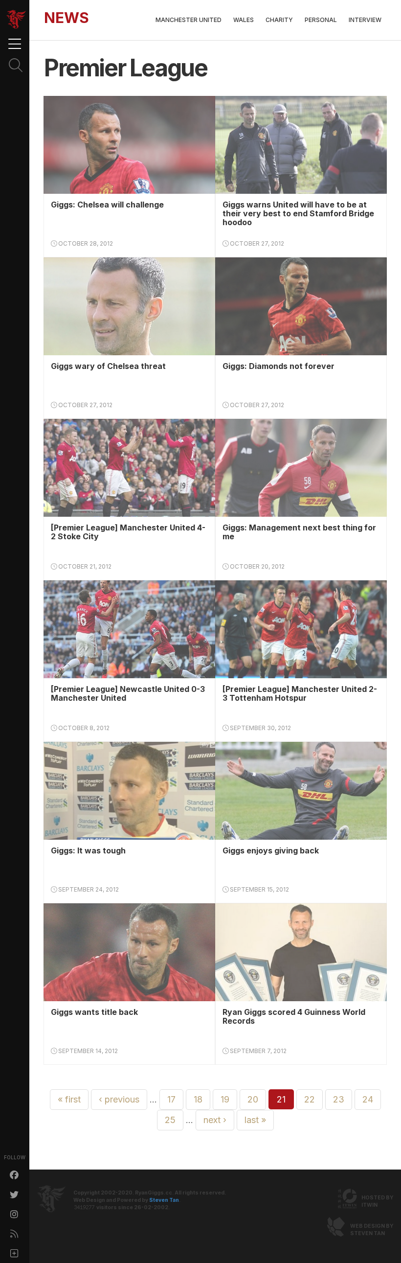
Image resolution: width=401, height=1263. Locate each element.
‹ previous (119, 1099)
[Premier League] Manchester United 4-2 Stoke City (128, 532)
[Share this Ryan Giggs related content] (14, 1253)
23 (338, 1099)
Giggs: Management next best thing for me (299, 532)
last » (255, 1120)
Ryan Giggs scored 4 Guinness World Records (294, 1016)
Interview (365, 19)
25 (170, 1120)
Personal (321, 19)
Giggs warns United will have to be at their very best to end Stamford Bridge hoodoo (298, 213)
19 (225, 1099)
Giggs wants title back (94, 1012)
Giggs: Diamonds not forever (278, 366)
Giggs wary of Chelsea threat (108, 366)
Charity (279, 19)
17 (171, 1099)
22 (309, 1099)
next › (214, 1120)
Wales (243, 19)
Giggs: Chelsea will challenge (107, 204)
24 (367, 1099)
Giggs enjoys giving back (271, 850)
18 (198, 1099)
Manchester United (189, 19)
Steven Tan (164, 1200)
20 (252, 1099)
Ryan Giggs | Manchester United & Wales (16, 19)
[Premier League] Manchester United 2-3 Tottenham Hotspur (300, 693)
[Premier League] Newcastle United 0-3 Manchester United (128, 693)
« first (69, 1099)
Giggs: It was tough (88, 850)
